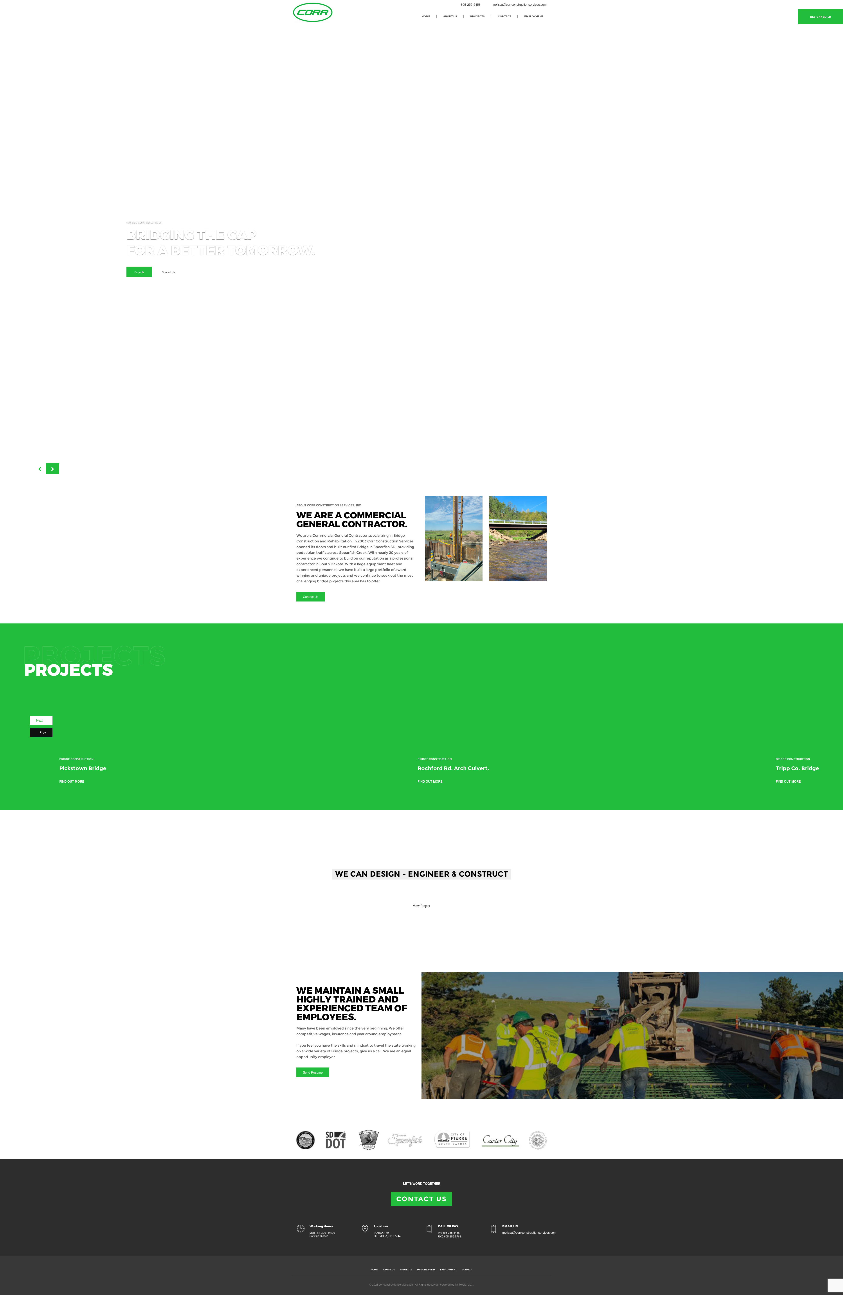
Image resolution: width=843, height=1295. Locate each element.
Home (426, 16)
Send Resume (313, 1072)
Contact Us (168, 272)
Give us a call (388, 893)
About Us (450, 16)
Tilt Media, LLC (464, 1284)
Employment (533, 16)
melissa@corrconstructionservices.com (519, 4)
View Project (421, 905)
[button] (39, 468)
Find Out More (72, 781)
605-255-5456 (470, 4)
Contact (504, 16)
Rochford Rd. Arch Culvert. (453, 768)
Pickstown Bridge (82, 768)
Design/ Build (820, 16)
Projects (477, 16)
